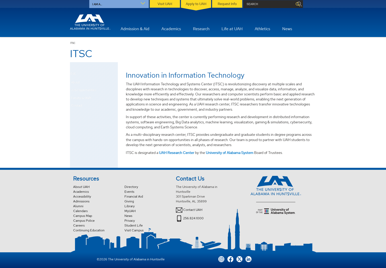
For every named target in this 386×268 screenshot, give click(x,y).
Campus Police (84, 221)
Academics (81, 192)
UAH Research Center (176, 152)
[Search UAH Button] (298, 4)
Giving (129, 201)
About (75, 82)
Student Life (133, 225)
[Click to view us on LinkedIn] (248, 258)
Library (129, 206)
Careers (79, 225)
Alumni (78, 206)
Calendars (80, 211)
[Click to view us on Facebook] (230, 258)
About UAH (81, 187)
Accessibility (82, 196)
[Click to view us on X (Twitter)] (239, 258)
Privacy (129, 221)
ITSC (73, 74)
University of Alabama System (229, 152)
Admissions (81, 201)
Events (129, 192)
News (128, 216)
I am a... (97, 4)
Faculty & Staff (81, 98)
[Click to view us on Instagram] (221, 258)
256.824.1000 (193, 218)
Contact (76, 105)
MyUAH (130, 211)
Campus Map (82, 216)
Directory (131, 187)
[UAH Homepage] (90, 22)
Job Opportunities (83, 90)
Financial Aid (133, 196)
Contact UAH (192, 210)
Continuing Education (89, 230)
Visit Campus (134, 230)
